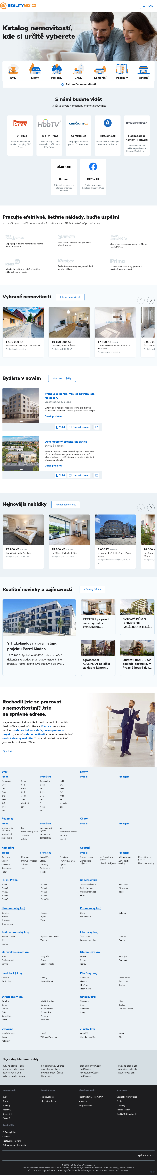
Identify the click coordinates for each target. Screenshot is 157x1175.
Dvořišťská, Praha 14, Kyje (18, 553)
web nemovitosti (34, 734)
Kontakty (121, 1105)
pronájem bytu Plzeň (13, 1069)
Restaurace (6, 868)
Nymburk (44, 1005)
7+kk (23, 796)
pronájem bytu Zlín (128, 1069)
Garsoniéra (6, 781)
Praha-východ (46, 1008)
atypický (25, 803)
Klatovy (83, 981)
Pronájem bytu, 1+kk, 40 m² (63, 556)
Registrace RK (123, 1109)
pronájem (45, 852)
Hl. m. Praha (10, 880)
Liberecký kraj (89, 932)
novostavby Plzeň (11, 1072)
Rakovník (44, 1019)
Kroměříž (84, 1033)
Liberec (122, 936)
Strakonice (123, 888)
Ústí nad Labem (126, 1008)
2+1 (3, 796)
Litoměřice (84, 1008)
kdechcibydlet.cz (48, 1101)
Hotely (4, 872)
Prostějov (123, 956)
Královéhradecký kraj (15, 932)
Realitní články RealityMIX (90, 1096)
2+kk (4, 792)
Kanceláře (6, 857)
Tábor (121, 892)
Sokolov (122, 913)
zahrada (25, 835)
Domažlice (84, 977)
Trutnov (43, 940)
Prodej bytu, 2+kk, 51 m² (62, 349)
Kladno (5, 1008)
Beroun (5, 1005)
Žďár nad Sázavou (48, 1037)
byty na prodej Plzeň (13, 1065)
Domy (84, 772)
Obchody (6, 864)
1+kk (4, 784)
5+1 (23, 784)
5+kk (23, 781)
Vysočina (7, 1029)
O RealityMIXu (9, 1132)
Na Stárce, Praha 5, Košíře (64, 553)
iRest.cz (46, 726)
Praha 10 (44, 899)
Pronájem (45, 776)
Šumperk (123, 960)
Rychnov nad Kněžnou (50, 936)
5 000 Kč (107, 549)
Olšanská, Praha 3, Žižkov (64, 345)
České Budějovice (88, 884)
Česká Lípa (85, 936)
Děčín (82, 1005)
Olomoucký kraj (90, 952)
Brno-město (7, 920)
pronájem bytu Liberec (52, 1065)
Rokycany (123, 981)
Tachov (122, 985)
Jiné (23, 868)
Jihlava (4, 1037)
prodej (5, 852)
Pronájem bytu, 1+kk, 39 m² (109, 352)
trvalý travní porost (29, 831)
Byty (5, 772)
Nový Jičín (44, 956)
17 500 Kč (108, 342)
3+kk (4, 799)
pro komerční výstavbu (7, 829)
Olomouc (84, 960)
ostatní (24, 839)
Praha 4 (5, 895)
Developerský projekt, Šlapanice (66, 442)
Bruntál (5, 956)
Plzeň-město (85, 988)
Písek (82, 895)
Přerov (83, 964)
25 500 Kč (62, 549)
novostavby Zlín (126, 1072)
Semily (122, 940)
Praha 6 (43, 884)
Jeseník (83, 956)
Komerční (8, 848)
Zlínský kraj (87, 1029)
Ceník (119, 1101)
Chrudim (5, 977)
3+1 (3, 803)
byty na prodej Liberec (13, 1076)
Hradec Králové (8, 936)
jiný (22, 807)
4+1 (3, 810)
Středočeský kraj (12, 997)
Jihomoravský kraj (13, 908)
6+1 (23, 792)
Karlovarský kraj (90, 908)
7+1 (23, 799)
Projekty (6, 1105)
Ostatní (85, 848)
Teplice (122, 1005)
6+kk (23, 788)
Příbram (44, 1016)
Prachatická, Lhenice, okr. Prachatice (23, 345)
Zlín (120, 1037)
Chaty (84, 818)
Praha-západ (46, 1012)
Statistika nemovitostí (127, 1096)
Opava (43, 960)
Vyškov (43, 916)
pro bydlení (7, 834)
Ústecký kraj (88, 997)
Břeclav (5, 916)
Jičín (3, 940)
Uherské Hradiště (88, 1037)
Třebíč (43, 1033)
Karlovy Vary (85, 916)
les (22, 828)
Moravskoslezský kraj (15, 952)
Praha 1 (5, 884)
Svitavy (43, 977)
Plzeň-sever (124, 977)
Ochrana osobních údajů (14, 1145)
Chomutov (84, 1001)
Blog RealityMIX (86, 1105)
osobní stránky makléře (17, 738)
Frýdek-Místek (8, 960)
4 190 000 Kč (14, 342)
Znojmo (43, 920)
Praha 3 (5, 892)
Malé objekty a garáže (106, 858)
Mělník (4, 1019)
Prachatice (123, 884)
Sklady (5, 861)
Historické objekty (108, 863)
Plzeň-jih (84, 985)
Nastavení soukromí (11, 1140)
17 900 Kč (16, 549)
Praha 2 (5, 888)
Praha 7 (43, 888)
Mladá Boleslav (47, 1001)
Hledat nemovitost (70, 297)
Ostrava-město (47, 964)
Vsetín (121, 1033)
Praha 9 (43, 895)
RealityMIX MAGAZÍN (127, 1114)
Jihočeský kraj (89, 880)
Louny (82, 1012)
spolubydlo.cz (47, 1096)
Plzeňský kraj (88, 973)
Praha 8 (43, 892)
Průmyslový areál (29, 861)
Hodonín (44, 913)
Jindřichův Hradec (88, 892)
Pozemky (7, 818)
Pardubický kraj (12, 973)
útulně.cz (82, 1101)
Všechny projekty (62, 378)
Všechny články (92, 589)
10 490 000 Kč (61, 342)
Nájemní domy (86, 857)
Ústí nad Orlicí (46, 981)
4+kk (4, 807)
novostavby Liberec (51, 1069)
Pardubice (6, 981)
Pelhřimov (6, 1041)
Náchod (5, 944)
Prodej (5, 776)
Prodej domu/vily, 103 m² (16, 349)
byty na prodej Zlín (128, 1065)
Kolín (4, 1012)
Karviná (5, 964)
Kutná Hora (6, 1016)
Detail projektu (53, 416)
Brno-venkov (7, 924)
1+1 (3, 788)
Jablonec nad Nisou (88, 940)
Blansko (5, 913)
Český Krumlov (86, 888)
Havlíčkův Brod (8, 1033)
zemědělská (7, 838)
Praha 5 (5, 899)
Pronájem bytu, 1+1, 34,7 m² (17, 556)
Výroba (24, 864)
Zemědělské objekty (85, 862)
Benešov (5, 1001)
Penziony (25, 857)
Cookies (6, 1136)
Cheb (82, 913)
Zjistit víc (7, 751)
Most (121, 1001)
